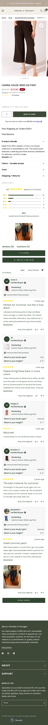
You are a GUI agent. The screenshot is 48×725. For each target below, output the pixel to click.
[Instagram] (9, 653)
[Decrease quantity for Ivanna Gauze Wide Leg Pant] (3, 114)
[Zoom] (41, 25)
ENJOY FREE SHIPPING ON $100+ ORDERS (25, 3)
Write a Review (25, 261)
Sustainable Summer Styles (24, 18)
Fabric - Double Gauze (13, 163)
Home (4, 18)
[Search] (41, 11)
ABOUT (6, 665)
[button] (23, 195)
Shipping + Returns (11, 175)
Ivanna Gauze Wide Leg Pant (23, 290)
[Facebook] (4, 653)
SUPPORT (7, 673)
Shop (10, 18)
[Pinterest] (15, 653)
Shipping (5, 92)
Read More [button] (7, 647)
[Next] (28, 78)
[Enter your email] (44, 703)
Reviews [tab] (8, 247)
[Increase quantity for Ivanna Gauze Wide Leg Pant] (10, 114)
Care (4, 169)
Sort (23, 270)
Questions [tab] (23, 247)
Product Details (9, 141)
